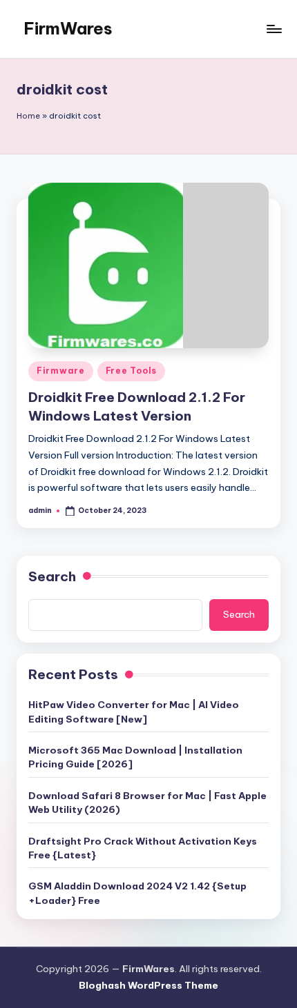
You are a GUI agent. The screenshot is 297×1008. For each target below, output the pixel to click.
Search (52, 576)
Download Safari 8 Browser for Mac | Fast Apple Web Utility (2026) (147, 802)
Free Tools (131, 370)
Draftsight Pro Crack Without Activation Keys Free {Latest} (142, 848)
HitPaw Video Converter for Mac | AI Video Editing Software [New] (133, 711)
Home (28, 116)
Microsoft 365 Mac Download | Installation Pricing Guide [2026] (135, 757)
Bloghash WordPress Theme (148, 985)
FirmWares (68, 28)
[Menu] (273, 28)
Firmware (61, 370)
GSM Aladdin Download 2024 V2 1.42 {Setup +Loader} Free (137, 893)
